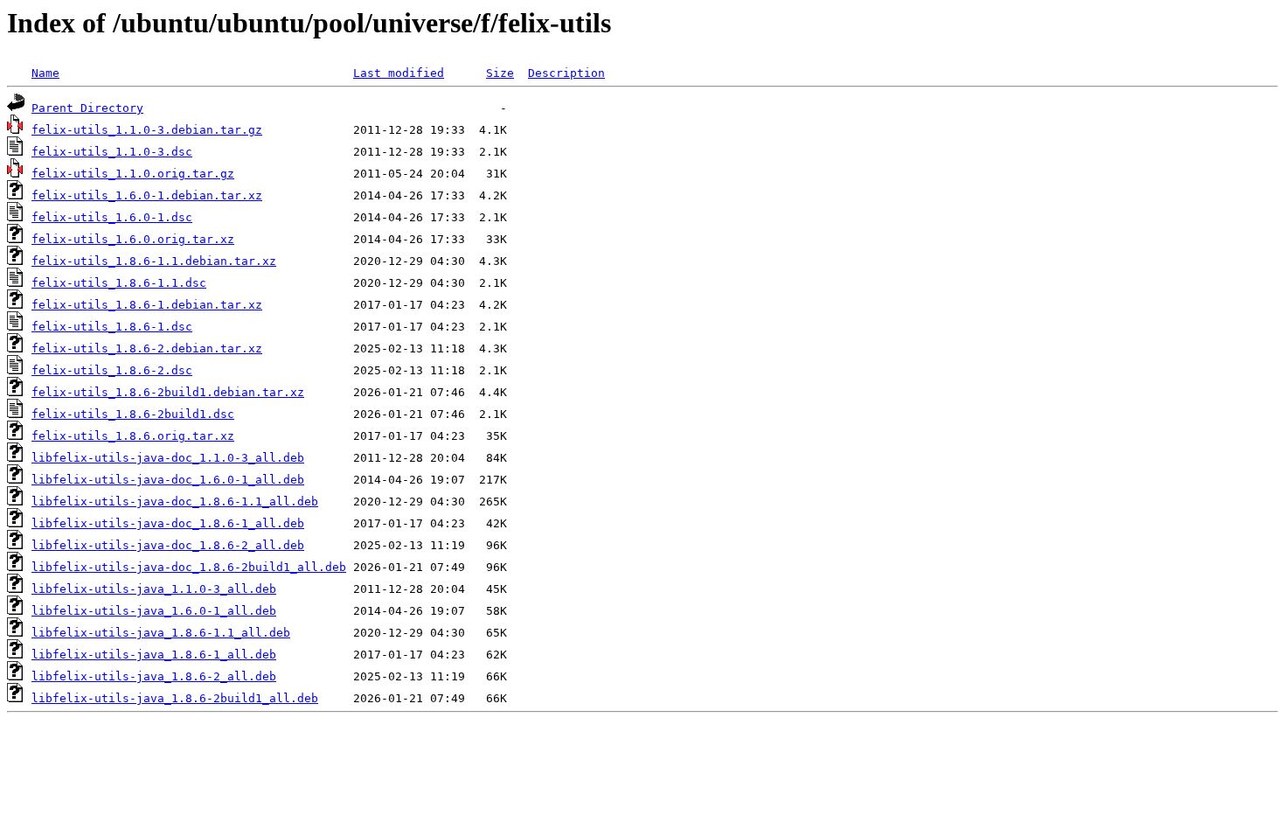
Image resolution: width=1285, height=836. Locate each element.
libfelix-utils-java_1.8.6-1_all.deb (153, 654)
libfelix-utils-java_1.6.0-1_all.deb (153, 610)
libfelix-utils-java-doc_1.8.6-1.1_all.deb (174, 501)
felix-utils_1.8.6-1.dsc (111, 326)
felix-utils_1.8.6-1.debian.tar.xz (146, 304)
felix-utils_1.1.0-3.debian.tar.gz (146, 129)
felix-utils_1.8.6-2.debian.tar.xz (146, 348)
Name (45, 73)
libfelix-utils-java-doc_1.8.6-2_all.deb (167, 545)
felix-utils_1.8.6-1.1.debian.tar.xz (153, 261)
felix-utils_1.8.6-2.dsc (111, 370)
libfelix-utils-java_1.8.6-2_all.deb (153, 676)
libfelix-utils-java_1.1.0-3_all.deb (153, 589)
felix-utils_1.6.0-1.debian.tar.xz (146, 195)
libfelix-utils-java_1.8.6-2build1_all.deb (174, 698)
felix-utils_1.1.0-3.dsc (111, 151)
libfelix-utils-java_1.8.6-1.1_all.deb (160, 632)
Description (566, 73)
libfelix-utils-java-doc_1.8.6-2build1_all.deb (188, 567)
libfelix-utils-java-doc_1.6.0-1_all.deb (167, 479)
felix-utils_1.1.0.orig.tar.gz (132, 173)
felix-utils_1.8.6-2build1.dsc (132, 414)
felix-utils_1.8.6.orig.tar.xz (132, 435)
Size (500, 73)
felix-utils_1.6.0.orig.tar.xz (132, 239)
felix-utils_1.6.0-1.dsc (111, 217)
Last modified (398, 73)
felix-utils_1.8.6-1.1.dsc (118, 282)
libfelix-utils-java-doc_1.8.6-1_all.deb (167, 523)
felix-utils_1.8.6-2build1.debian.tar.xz (167, 392)
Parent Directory (87, 108)
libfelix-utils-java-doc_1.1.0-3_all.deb (167, 457)
